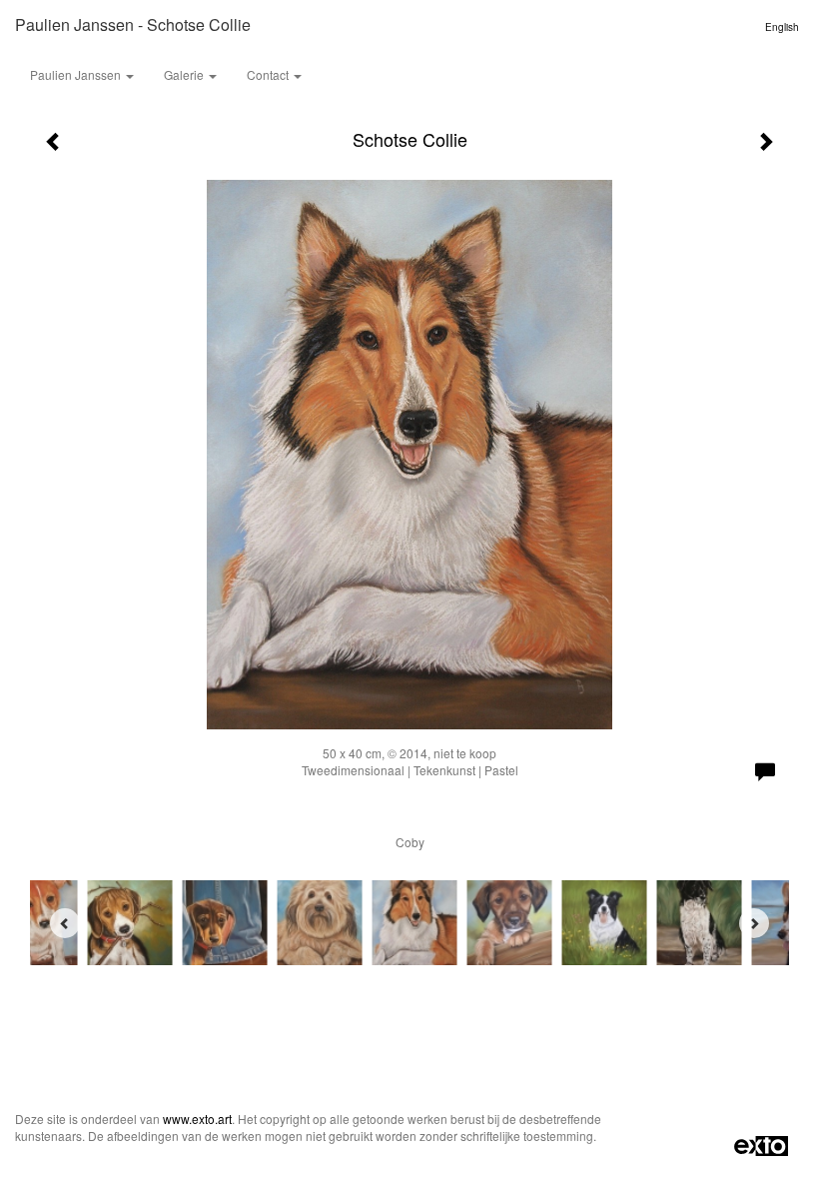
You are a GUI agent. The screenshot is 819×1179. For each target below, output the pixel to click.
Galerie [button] (185, 74)
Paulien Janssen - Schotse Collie (133, 24)
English (782, 27)
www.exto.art (197, 1118)
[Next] (754, 923)
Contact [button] (269, 74)
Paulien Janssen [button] (77, 74)
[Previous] (65, 923)
